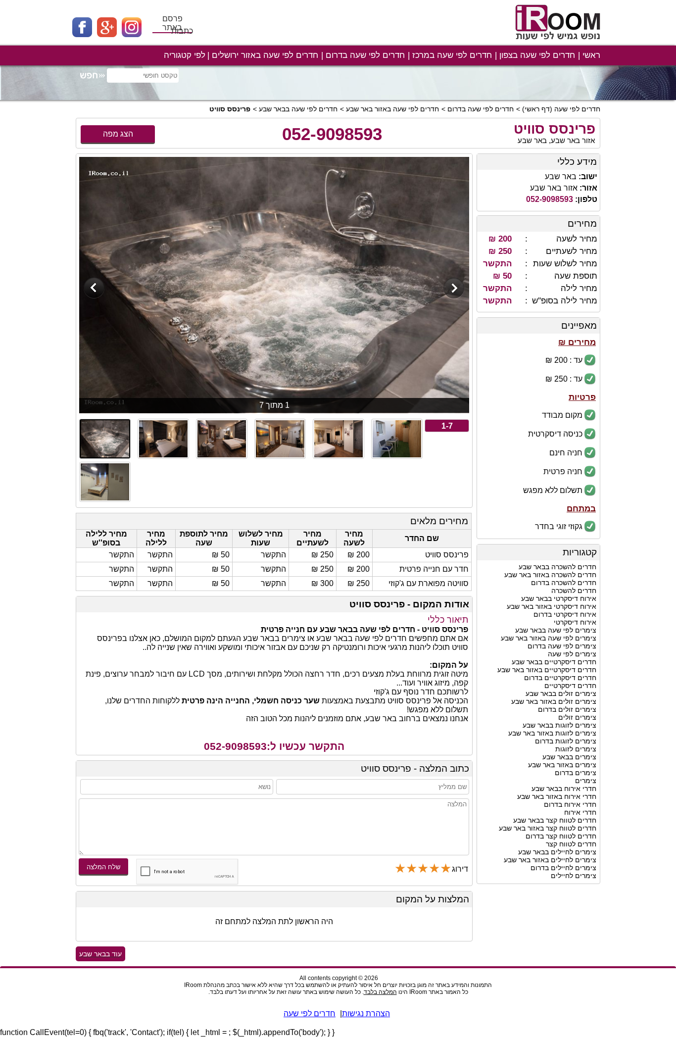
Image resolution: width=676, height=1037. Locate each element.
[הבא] (454, 289)
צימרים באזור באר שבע (562, 765)
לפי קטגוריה (184, 55)
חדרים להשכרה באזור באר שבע (550, 575)
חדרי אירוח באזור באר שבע (556, 796)
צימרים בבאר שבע (569, 757)
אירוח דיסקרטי (575, 622)
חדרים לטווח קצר (571, 844)
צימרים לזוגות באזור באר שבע (552, 733)
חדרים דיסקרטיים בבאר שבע (554, 662)
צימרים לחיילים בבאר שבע (557, 852)
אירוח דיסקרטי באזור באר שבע (551, 606)
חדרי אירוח (580, 812)
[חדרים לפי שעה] (559, 43)
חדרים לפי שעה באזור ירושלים (265, 55)
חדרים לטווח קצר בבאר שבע (554, 820)
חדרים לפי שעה (577, 109)
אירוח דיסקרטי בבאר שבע (558, 598)
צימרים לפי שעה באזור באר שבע (548, 638)
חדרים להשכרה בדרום (563, 583)
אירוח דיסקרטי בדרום (564, 614)
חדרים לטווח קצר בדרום (561, 836)
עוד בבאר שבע (100, 954)
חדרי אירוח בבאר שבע (563, 788)
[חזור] (94, 289)
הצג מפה (118, 134)
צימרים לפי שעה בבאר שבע (555, 630)
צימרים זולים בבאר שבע (561, 693)
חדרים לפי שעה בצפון (537, 55)
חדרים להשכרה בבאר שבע (557, 567)
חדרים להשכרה (573, 590)
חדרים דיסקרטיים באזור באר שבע (546, 670)
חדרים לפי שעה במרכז (452, 55)
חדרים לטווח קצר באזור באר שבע (547, 828)
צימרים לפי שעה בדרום (562, 646)
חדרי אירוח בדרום (570, 804)
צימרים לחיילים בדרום (563, 868)
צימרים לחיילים (573, 876)
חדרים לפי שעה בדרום (365, 55)
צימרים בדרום (575, 773)
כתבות (182, 31)
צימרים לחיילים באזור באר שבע (550, 860)
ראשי (591, 55)
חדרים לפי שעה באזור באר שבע (392, 109)
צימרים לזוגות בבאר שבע (559, 725)
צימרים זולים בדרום (567, 709)
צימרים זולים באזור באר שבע (553, 701)
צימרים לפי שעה (572, 654)
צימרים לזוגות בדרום (565, 741)
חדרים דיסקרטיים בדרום (560, 678)
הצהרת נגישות (366, 1013)
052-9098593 (332, 134)
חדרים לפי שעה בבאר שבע (298, 109)
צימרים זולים (577, 717)
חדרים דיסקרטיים (570, 686)
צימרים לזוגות (575, 749)
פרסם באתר (172, 23)
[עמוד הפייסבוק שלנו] (84, 34)
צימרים (585, 781)
